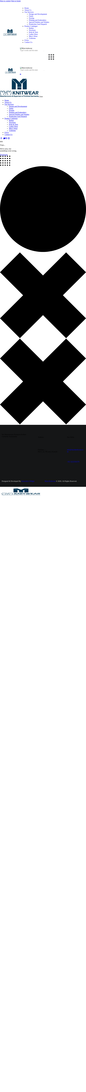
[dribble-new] (6, 138)
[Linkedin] (58, 462)
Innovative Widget (27, 481)
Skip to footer (16, 1)
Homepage (4, 155)
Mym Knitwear (50, 481)
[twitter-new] (3, 138)
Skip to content (5, 1)
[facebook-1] (1, 138)
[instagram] (9, 138)
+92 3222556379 (73, 462)
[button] (20, 74)
